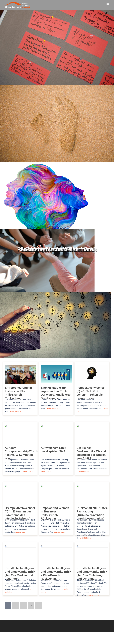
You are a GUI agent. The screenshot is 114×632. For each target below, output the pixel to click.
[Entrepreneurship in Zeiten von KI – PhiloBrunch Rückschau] (20, 374)
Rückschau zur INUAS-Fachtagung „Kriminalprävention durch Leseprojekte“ (92, 513)
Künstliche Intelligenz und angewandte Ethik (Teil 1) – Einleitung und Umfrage (92, 573)
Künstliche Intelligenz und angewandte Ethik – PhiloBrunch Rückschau (56, 573)
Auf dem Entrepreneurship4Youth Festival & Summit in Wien (21, 453)
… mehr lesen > (14, 411)
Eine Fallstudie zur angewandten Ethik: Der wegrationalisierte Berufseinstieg (55, 393)
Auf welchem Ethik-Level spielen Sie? (54, 449)
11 (31, 605)
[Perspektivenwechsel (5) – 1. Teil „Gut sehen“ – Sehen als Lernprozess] (92, 373)
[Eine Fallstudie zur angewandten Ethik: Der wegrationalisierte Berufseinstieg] (56, 373)
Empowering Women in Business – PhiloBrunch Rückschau (55, 513)
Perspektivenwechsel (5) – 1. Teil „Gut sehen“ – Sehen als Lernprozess (91, 393)
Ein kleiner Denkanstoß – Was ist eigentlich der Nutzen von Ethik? (91, 453)
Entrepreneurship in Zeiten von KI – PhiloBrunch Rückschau (18, 393)
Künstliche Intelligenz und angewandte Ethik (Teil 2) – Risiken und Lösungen (20, 573)
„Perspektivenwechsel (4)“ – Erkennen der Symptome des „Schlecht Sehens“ (20, 513)
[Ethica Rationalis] (13, 5)
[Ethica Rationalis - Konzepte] (26, 5)
